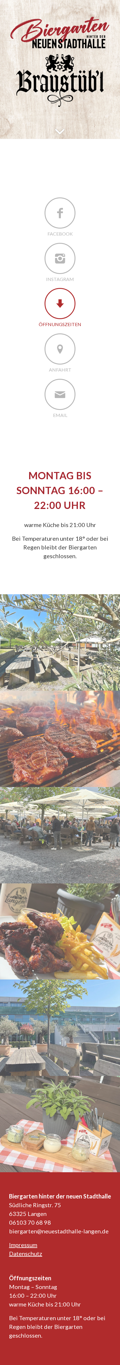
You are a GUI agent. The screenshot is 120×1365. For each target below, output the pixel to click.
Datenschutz (25, 1253)
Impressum (23, 1244)
